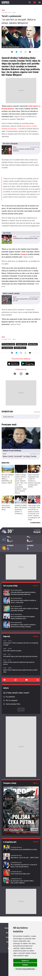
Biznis (8, 933)
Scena (8, 937)
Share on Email (30, 52)
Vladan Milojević (20, 348)
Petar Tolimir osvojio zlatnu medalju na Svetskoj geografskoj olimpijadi (21, 608)
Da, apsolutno (10, 697)
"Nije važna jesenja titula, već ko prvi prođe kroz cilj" (21, 298)
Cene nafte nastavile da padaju (21, 650)
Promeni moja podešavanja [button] (25, 969)
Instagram (21, 373)
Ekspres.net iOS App (13, 364)
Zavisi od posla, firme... (13, 704)
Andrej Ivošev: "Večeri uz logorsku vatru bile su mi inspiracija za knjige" (21, 643)
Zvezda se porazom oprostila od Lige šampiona (21, 148)
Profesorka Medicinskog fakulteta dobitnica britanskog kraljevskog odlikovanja (21, 592)
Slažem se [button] (25, 960)
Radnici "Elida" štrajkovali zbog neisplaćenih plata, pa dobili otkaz (21, 670)
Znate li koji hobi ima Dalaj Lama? (21, 872)
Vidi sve (35, 585)
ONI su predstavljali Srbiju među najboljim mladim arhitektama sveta (21, 616)
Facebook (15, 373)
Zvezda (22, 254)
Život (8, 942)
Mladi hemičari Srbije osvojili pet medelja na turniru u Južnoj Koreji (21, 600)
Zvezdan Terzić (21, 344)
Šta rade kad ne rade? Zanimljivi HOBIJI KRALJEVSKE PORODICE (21, 880)
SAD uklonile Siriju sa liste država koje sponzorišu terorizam (21, 655)
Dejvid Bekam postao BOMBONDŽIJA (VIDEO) (21, 848)
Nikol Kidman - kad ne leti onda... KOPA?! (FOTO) (21, 856)
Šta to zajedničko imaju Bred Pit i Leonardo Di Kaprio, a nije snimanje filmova (21, 864)
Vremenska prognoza (21, 531)
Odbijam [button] (25, 965)
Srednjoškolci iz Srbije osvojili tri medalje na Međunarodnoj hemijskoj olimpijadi (21, 624)
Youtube (27, 373)
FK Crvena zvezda (8, 344)
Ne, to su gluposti (11, 700)
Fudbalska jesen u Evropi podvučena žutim (21, 237)
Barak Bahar (33, 344)
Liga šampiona (7, 348)
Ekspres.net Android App (28, 364)
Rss (37, 680)
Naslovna (8, 928)
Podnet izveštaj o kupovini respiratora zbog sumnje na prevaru (21, 662)
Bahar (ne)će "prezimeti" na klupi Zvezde (21, 443)
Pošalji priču (35, 2)
